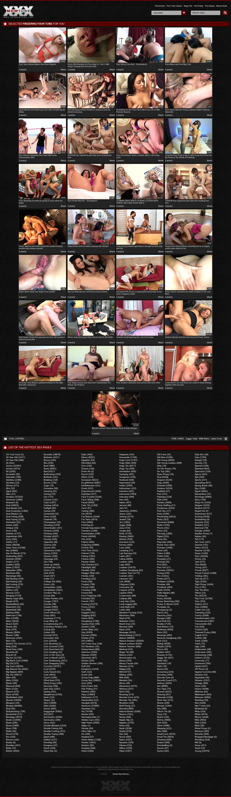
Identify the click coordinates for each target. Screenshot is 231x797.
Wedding (199, 700)
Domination (49, 717)
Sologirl (198, 460)
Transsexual (201, 621)
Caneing (48, 491)
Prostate (161, 584)
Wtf (196, 742)
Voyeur (198, 689)
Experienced (87, 491)
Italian (122, 502)
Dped (46, 737)
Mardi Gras (124, 624)
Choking (48, 533)
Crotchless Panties (53, 626)
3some (9, 465)
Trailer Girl (200, 609)
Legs (121, 564)
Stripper (199, 505)
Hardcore (86, 705)
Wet (197, 703)
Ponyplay (161, 559)
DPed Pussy (50, 683)
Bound (9, 734)
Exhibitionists (87, 485)
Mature (122, 638)
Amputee (10, 502)
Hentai (84, 714)
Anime (9, 525)
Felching (85, 525)
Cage (46, 485)
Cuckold (48, 635)
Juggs (122, 525)
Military (122, 674)
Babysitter (11, 570)
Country (48, 604)
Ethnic (84, 477)
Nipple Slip (124, 720)
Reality (160, 624)
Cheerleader (50, 528)
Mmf (121, 691)
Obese (122, 745)
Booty (9, 725)
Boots (9, 722)
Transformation (202, 618)
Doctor (47, 708)
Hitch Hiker (86, 731)
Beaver (9, 635)
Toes (197, 601)
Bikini (8, 680)
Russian (161, 655)
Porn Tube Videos (174, 6)
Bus (45, 463)
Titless (198, 593)
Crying (47, 629)
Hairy (84, 694)
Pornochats (160, 6)
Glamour (85, 652)
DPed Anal (49, 680)
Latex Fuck (216, 438)
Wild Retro (204, 438)
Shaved (161, 691)
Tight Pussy (200, 584)
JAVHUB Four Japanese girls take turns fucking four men (91, 155)
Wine (197, 725)
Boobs (9, 720)
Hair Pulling (87, 689)
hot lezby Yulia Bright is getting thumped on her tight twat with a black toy (42, 382)
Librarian (123, 578)
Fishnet (85, 553)
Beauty (9, 632)
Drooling (48, 742)
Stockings (199, 497)
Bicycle (9, 655)
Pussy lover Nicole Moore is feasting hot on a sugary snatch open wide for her (188, 246)
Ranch (160, 612)
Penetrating (162, 516)
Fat (83, 513)
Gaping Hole (87, 624)
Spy (196, 488)
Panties (160, 502)
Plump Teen (163, 545)
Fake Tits (86, 505)
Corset (47, 595)
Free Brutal (209, 6)
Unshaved (200, 663)
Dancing (48, 686)
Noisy (122, 725)
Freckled (85, 598)
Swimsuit (199, 528)
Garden (85, 626)
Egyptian (85, 460)
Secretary (162, 674)
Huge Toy (124, 468)
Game (84, 618)
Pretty (160, 578)
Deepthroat (49, 694)
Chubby (47, 536)
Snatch (160, 742)
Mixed (63, 70)
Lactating (123, 550)
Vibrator (199, 680)
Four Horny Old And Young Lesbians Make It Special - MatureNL (188, 109)
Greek (84, 674)
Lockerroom (125, 595)
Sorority (198, 463)
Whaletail (199, 708)
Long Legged (125, 604)
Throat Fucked (202, 573)
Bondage (10, 717)
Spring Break (201, 485)
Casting (47, 505)
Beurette (10, 652)
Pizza (159, 539)
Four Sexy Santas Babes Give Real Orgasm (42, 62)
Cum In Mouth (51, 657)
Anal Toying (11, 519)
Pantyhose (162, 508)
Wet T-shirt (200, 705)
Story (197, 499)
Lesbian (123, 567)
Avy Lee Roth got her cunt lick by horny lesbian (91, 290)
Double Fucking (51, 731)
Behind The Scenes (15, 643)
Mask (122, 629)
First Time (86, 550)
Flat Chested (87, 564)
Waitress (199, 691)
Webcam (199, 697)
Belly (8, 646)
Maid (121, 618)
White (197, 714)
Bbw (8, 618)
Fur (83, 609)
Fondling (85, 578)
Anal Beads (11, 508)
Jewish (122, 519)
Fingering (86, 545)
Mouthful (123, 703)
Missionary (124, 686)
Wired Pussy (201, 728)
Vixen (197, 686)
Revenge (161, 635)
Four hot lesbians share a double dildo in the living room (139, 155)
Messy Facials (126, 663)
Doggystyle (49, 711)
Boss (8, 728)
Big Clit (9, 663)
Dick (46, 703)
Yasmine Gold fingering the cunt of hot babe (139, 335)
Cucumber (49, 638)
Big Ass (9, 657)
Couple (47, 607)
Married (123, 626)
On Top (160, 471)
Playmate (161, 542)
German (85, 635)
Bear (8, 629)
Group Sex (86, 680)
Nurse (122, 737)
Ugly (197, 646)
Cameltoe (48, 488)
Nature (122, 714)
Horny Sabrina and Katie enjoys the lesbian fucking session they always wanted (42, 246)
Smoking (161, 739)
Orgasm (161, 480)
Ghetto (84, 638)
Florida (84, 576)
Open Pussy (163, 474)
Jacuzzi (123, 505)
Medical (123, 649)
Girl (83, 641)
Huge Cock (124, 460)
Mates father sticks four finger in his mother (42, 290)
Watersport (200, 694)
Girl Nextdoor (88, 646)
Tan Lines (199, 542)
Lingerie (123, 590)
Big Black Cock (13, 660)
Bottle (9, 731)
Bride (8, 748)
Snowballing (163, 745)
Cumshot (48, 666)
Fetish (84, 536)
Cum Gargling (51, 652)
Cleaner (48, 556)
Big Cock (10, 666)
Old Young (162, 460)
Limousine (124, 587)
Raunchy (161, 615)
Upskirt (198, 666)
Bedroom (10, 638)
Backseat (10, 573)
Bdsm (9, 621)
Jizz (121, 522)
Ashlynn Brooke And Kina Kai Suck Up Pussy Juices (188, 335)
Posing (160, 573)
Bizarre (9, 691)
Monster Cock (126, 697)
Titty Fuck (199, 598)
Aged (8, 491)
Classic (47, 547)
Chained (48, 519)
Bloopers (10, 703)
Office (122, 748)
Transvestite (201, 624)
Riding (160, 643)
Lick (121, 581)
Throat (198, 570)
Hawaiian (86, 708)
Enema (84, 468)
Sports (198, 480)
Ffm (83, 539)
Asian (8, 545)
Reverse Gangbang (166, 638)
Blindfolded (11, 697)
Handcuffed (87, 700)
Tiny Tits (199, 590)
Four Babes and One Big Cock (188, 62)
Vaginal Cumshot (203, 672)
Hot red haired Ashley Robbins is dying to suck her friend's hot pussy (91, 109)
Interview (123, 497)
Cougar (47, 601)
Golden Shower (89, 663)
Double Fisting (51, 728)
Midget (122, 669)
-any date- (158, 12)
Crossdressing (51, 624)
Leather (123, 561)
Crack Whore (50, 612)
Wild (197, 722)
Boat (8, 708)
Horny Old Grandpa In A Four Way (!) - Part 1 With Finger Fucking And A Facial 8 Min (91, 64)
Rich (159, 641)
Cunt (46, 669)
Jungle (122, 530)
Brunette (48, 454)
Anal (8, 505)
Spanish (199, 465)
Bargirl (9, 601)
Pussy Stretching (165, 601)
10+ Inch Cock (13, 454)
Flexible (85, 570)
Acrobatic (10, 474)
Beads (9, 626)
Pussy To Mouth (165, 604)
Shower (161, 705)
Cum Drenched (51, 649)
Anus (8, 530)
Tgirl (197, 561)
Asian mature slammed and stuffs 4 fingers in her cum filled (188, 291)
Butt (46, 471)
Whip (197, 711)
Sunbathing (200, 519)
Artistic (9, 542)
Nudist (122, 731)
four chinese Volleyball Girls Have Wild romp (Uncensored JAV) (42, 155)
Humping (123, 474)
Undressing (200, 655)
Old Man (161, 457)
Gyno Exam (87, 686)
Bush (46, 465)
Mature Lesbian (127, 643)
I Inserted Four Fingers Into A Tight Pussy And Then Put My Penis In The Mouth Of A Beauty (188, 155)
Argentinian (11, 536)
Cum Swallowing (52, 660)
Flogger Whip (88, 573)
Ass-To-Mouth (13, 553)
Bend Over (11, 649)
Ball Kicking (11, 581)
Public (160, 590)
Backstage (11, 576)
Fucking (85, 604)
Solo (197, 457)
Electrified (86, 463)
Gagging (85, 615)
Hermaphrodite (88, 717)
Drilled (47, 739)
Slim (159, 731)
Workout (199, 731)
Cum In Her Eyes (52, 655)
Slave (159, 725)
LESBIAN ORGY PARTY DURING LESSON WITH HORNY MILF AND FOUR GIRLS (139, 200)
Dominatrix (49, 720)
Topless (198, 604)
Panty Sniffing (164, 505)
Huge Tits (124, 465)
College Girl (49, 581)
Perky (160, 519)
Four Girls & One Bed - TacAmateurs (139, 62)
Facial (84, 502)
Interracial (124, 494)
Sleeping (161, 728)
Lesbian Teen (126, 573)
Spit (196, 477)
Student (198, 508)
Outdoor (161, 488)
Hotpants (123, 454)
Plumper (161, 547)
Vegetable (200, 677)
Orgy (159, 482)
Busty (46, 468)
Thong (198, 567)
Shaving (161, 694)
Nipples (123, 722)
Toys (197, 607)
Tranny (198, 615)
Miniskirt (123, 680)
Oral (159, 477)
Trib (196, 626)
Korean (122, 545)
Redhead (161, 629)
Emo (83, 465)
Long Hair (124, 601)
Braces (9, 739)
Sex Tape (161, 689)
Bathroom (11, 615)
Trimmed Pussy (202, 632)
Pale (159, 499)
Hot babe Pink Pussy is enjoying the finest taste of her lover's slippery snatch (139, 291)
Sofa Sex (199, 454)
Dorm (46, 722)
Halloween (86, 697)
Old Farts (161, 454)
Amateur (10, 497)
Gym (83, 683)
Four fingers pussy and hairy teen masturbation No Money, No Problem (91, 382)
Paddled (161, 491)
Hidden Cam (87, 720)
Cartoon (48, 499)
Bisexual (10, 686)
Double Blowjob (51, 725)
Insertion (123, 491)
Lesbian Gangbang (128, 570)
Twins (197, 643)
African (9, 485)
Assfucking (11, 556)
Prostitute (161, 587)
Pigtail (160, 536)
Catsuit (47, 511)
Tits (196, 595)
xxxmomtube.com (18, 12)
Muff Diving (124, 705)
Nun (121, 734)
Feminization (87, 533)
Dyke (83, 454)
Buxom (47, 482)
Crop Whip (49, 621)
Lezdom (123, 576)
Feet (83, 522)
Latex (122, 556)
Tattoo (198, 547)
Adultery (10, 480)
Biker (8, 677)
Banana (10, 593)
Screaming (162, 672)
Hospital (85, 748)
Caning (47, 494)
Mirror (122, 683)
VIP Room (200, 669)
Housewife (124, 457)
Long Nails (124, 607)
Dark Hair (48, 689)
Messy (122, 660)
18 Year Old (12, 457)
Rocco (160, 649)
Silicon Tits (162, 711)
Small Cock (162, 734)
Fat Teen (85, 519)
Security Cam (163, 677)
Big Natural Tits (13, 669)
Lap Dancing (125, 553)
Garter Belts (87, 629)
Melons (122, 655)
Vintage (198, 683)
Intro (121, 499)
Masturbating (125, 635)
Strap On (199, 502)
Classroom (49, 550)
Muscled (123, 708)
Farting (84, 511)
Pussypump (163, 609)
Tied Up (198, 578)
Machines (124, 615)
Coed (46, 576)
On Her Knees (164, 468)
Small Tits (162, 737)
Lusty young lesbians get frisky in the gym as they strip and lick (139, 246)
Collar (47, 578)
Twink (197, 641)
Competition (50, 587)
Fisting (84, 556)
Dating (47, 691)
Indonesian (124, 488)
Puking (160, 595)
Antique (10, 528)
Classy (47, 553)
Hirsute (84, 728)
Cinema (47, 545)
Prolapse (161, 581)
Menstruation (125, 657)
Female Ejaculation (90, 528)
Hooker (85, 742)
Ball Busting (12, 578)
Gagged (85, 612)
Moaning (123, 694)
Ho (82, 734)
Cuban (47, 632)
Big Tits (9, 674)
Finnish (85, 547)
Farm (84, 508)
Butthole (48, 477)
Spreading (200, 482)
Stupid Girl (200, 511)
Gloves (84, 660)
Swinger (199, 530)
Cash (46, 502)
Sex (159, 686)
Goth (83, 672)
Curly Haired (50, 672)
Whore (198, 717)
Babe (8, 567)
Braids (9, 742)
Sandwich (162, 663)
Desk (46, 697)
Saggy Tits (162, 657)
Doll (45, 714)
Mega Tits (188, 6)
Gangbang (86, 621)
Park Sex (161, 511)
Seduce (161, 683)
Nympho (123, 742)
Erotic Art (85, 471)
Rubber (160, 652)
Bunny (47, 460)
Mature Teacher (127, 646)
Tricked (198, 629)
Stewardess (200, 494)
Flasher (85, 561)
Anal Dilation (12, 513)
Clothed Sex (50, 567)
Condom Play (50, 593)
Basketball (11, 609)
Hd (82, 711)
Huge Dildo (124, 463)
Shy (159, 708)
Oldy (159, 465)
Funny (84, 607)
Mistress (123, 689)
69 (7, 471)
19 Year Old (12, 460)
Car (45, 497)
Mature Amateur (127, 641)
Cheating (48, 525)
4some (9, 468)
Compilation (49, 590)
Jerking (122, 516)
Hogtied (85, 737)
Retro (159, 632)
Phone (160, 528)
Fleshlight (86, 567)
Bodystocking (12, 711)
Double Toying (51, 734)
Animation (11, 522)
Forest (84, 593)
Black (8, 694)
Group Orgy (87, 677)
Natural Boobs (126, 711)
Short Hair (162, 700)
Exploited (86, 494)
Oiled (121, 751)
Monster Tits (125, 700)
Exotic (84, 488)
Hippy (84, 725)
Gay (83, 632)
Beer (8, 641)
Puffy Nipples (163, 593)
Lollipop (123, 598)
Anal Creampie (13, 511)
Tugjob (198, 635)
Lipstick (123, 593)
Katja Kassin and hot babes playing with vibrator (91, 244)
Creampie (48, 618)
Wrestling (199, 739)
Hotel (84, 751)
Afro (8, 488)
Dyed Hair (49, 751)
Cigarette (48, 542)
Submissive (200, 513)
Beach (9, 624)
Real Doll (161, 621)
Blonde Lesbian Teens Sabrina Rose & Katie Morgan (115, 426)
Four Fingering (88, 595)
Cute (46, 674)
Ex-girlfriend (87, 482)
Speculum (200, 471)
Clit (45, 561)
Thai (197, 564)
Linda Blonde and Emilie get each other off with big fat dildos (42, 109)
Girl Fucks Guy (88, 643)
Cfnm (46, 516)
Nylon (122, 739)
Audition (10, 564)
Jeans (122, 513)
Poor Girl (161, 567)
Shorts (160, 703)
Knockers (124, 542)
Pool (159, 564)
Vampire (199, 674)
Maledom (124, 621)
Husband (123, 480)
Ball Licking (11, 584)
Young (198, 751)
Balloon (9, 590)
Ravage (161, 618)
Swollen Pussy (202, 533)
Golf (83, 666)
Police (160, 553)
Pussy (160, 598)
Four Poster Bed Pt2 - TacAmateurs (91, 199)
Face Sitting (87, 499)
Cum (46, 641)
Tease (198, 553)
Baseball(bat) (12, 604)
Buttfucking (49, 474)
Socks (160, 751)
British (9, 751)
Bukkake (48, 457)
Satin (159, 666)
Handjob (85, 703)
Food (84, 581)
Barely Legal (12, 598)
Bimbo (9, 683)
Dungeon (48, 745)
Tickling (198, 576)
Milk (121, 677)
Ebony (84, 457)
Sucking (199, 516)
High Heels (86, 722)
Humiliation (124, 471)
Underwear (200, 652)
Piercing (161, 533)
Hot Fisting (198, 6)
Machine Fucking (127, 612)
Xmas (197, 745)
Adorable (10, 477)
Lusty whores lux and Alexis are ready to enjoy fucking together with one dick (188, 382)
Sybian (198, 536)
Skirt (159, 722)
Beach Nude (221, 6)
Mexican (123, 666)
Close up (48, 564)
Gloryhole (86, 657)
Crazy (47, 615)
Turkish (198, 638)
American (10, 499)
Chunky (47, 539)
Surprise (199, 522)
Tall (196, 539)
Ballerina (10, 587)
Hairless (85, 691)
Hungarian (124, 477)
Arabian (10, 533)
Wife (197, 720)
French (84, 601)
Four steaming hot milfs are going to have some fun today (42, 200)
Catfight (47, 508)
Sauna (160, 669)
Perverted (162, 522)
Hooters (85, 745)
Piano (160, 530)
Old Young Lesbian (166, 463)
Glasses (85, 655)
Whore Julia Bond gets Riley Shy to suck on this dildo (91, 335)
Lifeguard (124, 584)
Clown (47, 570)
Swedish (199, 525)
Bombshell (11, 714)
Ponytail (161, 561)
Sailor (160, 660)
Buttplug (48, 480)
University (199, 660)
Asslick (9, 561)
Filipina (84, 542)
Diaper (47, 700)
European (86, 480)
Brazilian (10, 745)
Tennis (198, 559)
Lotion (122, 609)
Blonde (9, 700)
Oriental (161, 485)
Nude (122, 728)
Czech (47, 677)
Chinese (48, 530)
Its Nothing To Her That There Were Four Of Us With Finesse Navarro (139, 109)
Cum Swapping (51, 663)
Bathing (10, 612)
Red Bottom (163, 626)
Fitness (85, 559)
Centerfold (49, 513)
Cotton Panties (51, 598)
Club (46, 573)
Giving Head (87, 649)
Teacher (199, 550)
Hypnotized (124, 482)
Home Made (87, 739)
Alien (8, 494)
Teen (197, 556)
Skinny (160, 720)
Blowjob (10, 705)
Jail (121, 508)
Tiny (197, 587)
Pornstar (161, 570)
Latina (122, 559)
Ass (8, 550)
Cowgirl (47, 609)
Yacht (197, 748)
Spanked (199, 468)
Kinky (122, 533)
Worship (199, 734)
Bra (7, 737)
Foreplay (85, 590)
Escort (84, 474)
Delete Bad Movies (121, 774)
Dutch (47, 748)
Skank (160, 717)
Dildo (46, 705)
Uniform (199, 657)
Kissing (122, 536)
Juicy (121, 528)
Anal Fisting (12, 516)
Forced (84, 587)
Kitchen (123, 539)
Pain (159, 494)
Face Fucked (87, 497)
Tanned (198, 545)
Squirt (198, 491)
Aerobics (10, 482)
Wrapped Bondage (204, 737)
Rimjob (160, 646)
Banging (10, 595)
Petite (160, 525)
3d (7, 463)
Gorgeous (86, 669)
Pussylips (161, 607)
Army (8, 539)
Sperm (198, 474)
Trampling (200, 612)
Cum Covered (51, 646)
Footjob (85, 584)
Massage (123, 632)
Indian (122, 485)
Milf (121, 672)
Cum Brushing (51, 643)
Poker (160, 550)
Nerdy (122, 717)
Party (159, 513)
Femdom (85, 530)
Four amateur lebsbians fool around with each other (139, 381)
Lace (121, 547)
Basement (11, 607)
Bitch (8, 689)
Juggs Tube (191, 438)
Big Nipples (11, 672)
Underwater (200, 649)
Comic (47, 584)
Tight (197, 581)
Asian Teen (11, 547)
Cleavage (48, 559)
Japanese (124, 511)
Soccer (160, 748)
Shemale (161, 697)
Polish (160, 556)
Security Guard (164, 680)
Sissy (159, 714)
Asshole (10, 559)
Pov (159, 576)
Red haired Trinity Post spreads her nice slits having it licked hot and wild (42, 337)
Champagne (50, 522)
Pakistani (161, 497)
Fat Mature (86, 516)
